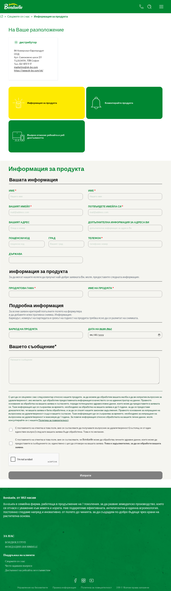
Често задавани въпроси (18, 565)
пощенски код (19, 238)
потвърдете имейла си (105, 206)
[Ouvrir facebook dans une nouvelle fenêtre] (75, 581)
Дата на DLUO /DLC (100, 329)
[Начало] (1, 16)
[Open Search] (149, 7)
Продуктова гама (22, 288)
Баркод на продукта (23, 329)
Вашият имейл (20, 206)
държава (15, 254)
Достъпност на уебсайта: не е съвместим (27, 570)
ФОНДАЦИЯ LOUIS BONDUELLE (21, 546)
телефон (95, 238)
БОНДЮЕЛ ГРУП (15, 542)
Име (12, 190)
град (52, 238)
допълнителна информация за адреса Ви (118, 222)
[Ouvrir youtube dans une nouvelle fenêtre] (92, 581)
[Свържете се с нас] (141, 7)
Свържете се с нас (15, 561)
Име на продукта (101, 288)
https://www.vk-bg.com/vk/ (28, 70)
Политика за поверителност (53, 420)
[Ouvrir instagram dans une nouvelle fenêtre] (83, 581)
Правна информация (64, 587)
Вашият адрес (19, 222)
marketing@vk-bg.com (26, 67)
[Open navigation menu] (161, 7)
